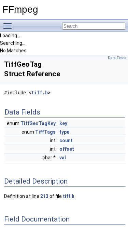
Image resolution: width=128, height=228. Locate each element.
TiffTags (45, 132)
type (64, 132)
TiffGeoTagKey (38, 123)
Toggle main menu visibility (9, 25)
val (62, 157)
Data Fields (117, 58)
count (66, 140)
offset (66, 149)
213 (44, 196)
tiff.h (39, 92)
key (63, 123)
